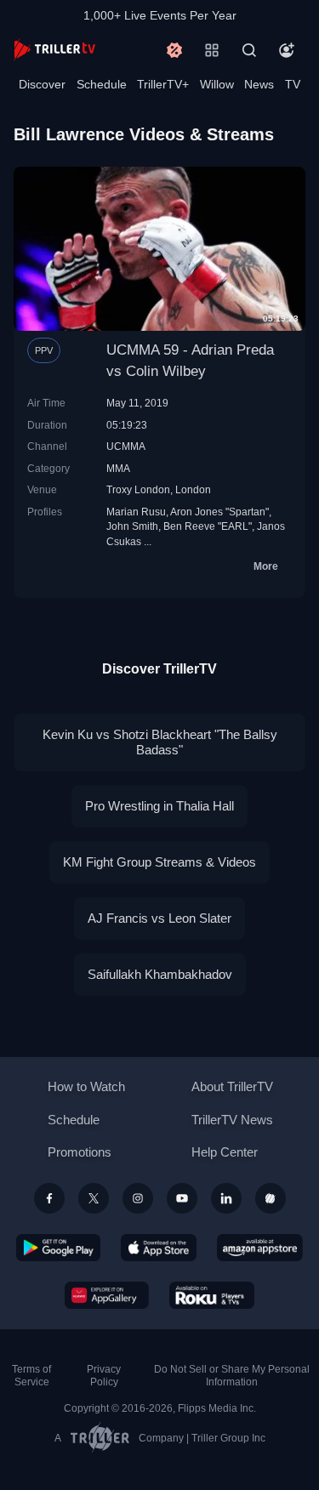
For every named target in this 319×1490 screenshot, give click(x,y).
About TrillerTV (232, 1086)
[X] (93, 1198)
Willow (217, 84)
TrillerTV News (232, 1119)
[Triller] (270, 1198)
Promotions (79, 1152)
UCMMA (125, 446)
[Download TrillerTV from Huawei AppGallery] (107, 1295)
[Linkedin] (226, 1198)
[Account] (286, 50)
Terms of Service (31, 1375)
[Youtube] (182, 1198)
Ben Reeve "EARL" (207, 526)
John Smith (132, 526)
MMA (118, 468)
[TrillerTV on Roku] (211, 1295)
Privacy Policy (104, 1375)
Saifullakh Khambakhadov (160, 974)
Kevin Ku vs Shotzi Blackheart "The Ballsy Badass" (160, 742)
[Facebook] (49, 1198)
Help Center (224, 1152)
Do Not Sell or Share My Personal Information (232, 1375)
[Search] (249, 50)
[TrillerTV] (54, 50)
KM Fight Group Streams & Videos (159, 862)
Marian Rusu (136, 511)
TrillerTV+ (163, 84)
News (259, 84)
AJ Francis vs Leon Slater (159, 918)
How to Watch (86, 1086)
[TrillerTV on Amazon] (260, 1247)
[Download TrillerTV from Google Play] (58, 1247)
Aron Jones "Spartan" (219, 511)
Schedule (102, 84)
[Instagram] (137, 1198)
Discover (42, 84)
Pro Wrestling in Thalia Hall (159, 806)
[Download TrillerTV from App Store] (159, 1247)
